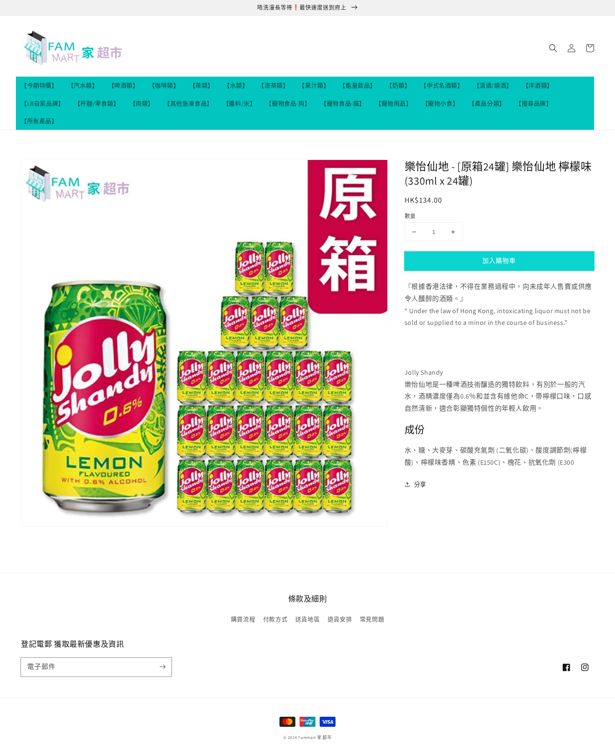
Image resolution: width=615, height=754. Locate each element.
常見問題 (372, 619)
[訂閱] (162, 667)
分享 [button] (420, 484)
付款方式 (275, 619)
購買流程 (243, 619)
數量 (410, 215)
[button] (553, 48)
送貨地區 (307, 619)
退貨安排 (340, 619)
